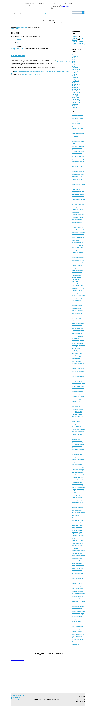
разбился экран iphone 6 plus (77, 153)
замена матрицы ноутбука (76, 383)
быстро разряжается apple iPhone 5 (78, 599)
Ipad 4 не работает (81, 363)
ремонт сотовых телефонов (77, 217)
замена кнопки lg (75, 378)
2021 (73, 63)
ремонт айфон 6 (74, 164)
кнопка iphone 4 (81, 133)
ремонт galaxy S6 (80, 614)
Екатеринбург (74, 477)
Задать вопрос (53, 13)
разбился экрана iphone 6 (76, 186)
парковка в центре (81, 207)
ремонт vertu (74, 394)
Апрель (75, 56)
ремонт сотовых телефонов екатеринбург (78, 385)
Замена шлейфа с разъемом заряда (78, 204)
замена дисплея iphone (78, 149)
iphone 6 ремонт (76, 489)
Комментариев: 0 (25, 74)
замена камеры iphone (76, 419)
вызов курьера (74, 525)
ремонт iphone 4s (78, 431)
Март (75, 71)
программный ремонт (76, 616)
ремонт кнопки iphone (76, 331)
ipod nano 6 (80, 159)
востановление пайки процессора (77, 502)
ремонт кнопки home (75, 553)
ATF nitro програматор (79, 250)
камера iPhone (79, 144)
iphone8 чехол (78, 328)
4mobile (79, 290)
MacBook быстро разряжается (77, 436)
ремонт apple (77, 412)
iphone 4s (81, 464)
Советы (73, 437)
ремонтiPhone (74, 161)
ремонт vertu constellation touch (78, 234)
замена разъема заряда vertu (79, 330)
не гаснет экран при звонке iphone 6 (78, 295)
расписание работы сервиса (76, 191)
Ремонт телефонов (77, 337)
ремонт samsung (81, 626)
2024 (73, 58)
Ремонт (22, 13)
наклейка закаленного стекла (79, 199)
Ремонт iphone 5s (18, 56)
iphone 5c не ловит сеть (76, 118)
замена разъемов (75, 406)
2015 (73, 86)
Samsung (82, 586)
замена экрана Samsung (77, 194)
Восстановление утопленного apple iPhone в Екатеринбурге (77, 441)
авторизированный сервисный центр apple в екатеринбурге (78, 595)
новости (81, 331)
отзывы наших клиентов (76, 270)
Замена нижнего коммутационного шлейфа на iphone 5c (78, 232)
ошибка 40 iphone (77, 566)
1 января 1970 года (75, 179)
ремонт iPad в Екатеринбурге (77, 570)
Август (75, 99)
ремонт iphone (75, 280)
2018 (73, 76)
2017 (73, 79)
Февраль (76, 69)
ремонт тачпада (74, 154)
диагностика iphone (79, 568)
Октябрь (76, 102)
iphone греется (79, 196)
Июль (75, 97)
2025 (73, 54)
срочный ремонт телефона (77, 268)
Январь (75, 67)
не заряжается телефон (77, 469)
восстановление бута (80, 257)
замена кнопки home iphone (77, 300)
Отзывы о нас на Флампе (17, 660)
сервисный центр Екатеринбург (77, 209)
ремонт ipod (76, 171)
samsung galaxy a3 (81, 368)
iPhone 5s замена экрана (76, 462)
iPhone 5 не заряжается (79, 202)
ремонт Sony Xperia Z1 (76, 148)
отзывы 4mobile (74, 604)
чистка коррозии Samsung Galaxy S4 (78, 474)
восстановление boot (75, 340)
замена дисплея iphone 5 (77, 601)
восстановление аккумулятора (77, 333)
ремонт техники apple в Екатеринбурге (76, 136)
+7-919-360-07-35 (70, 5)
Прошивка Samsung (80, 161)
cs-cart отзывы (74, 614)
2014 (73, 105)
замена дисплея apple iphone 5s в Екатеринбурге (78, 630)
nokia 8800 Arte (77, 123)
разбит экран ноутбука (76, 247)
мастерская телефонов (76, 505)
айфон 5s (78, 143)
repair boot (80, 500)
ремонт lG (78, 182)
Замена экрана (76, 492)
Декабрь (76, 74)
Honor (36, 13)
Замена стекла (75, 240)
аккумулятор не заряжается (77, 512)
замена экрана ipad (80, 381)
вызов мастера (77, 373)
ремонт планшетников (78, 510)
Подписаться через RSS (17, 48)
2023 (73, 59)
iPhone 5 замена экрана (79, 267)
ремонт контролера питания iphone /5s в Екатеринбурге (78, 367)
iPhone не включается (78, 487)
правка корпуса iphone (80, 388)
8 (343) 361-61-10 (62, 5)
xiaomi (76, 593)
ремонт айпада (81, 293)
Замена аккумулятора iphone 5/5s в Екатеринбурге (77, 403)
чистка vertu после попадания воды (78, 146)
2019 (73, 66)
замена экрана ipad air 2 (76, 475)
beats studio (77, 139)
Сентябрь (76, 101)
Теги (26, 27)
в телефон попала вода (76, 556)
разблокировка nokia (75, 454)
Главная (16, 13)
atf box (83, 159)
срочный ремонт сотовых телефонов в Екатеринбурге (78, 547)
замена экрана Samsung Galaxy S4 (78, 376)
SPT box (79, 520)
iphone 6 (77, 641)
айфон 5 (76, 520)
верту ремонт (74, 245)
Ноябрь (75, 77)
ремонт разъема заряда (76, 235)
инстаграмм (77, 313)
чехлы (83, 225)
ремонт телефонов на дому (80, 555)
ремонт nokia (80, 116)
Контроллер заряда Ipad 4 (76, 561)
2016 (73, 82)
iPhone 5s (82, 151)
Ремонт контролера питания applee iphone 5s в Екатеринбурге (77, 264)
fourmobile (80, 528)
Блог (46, 13)
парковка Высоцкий (81, 184)
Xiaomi (41, 13)
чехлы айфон (80, 434)
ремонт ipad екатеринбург (76, 389)
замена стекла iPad (75, 293)
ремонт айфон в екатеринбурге (77, 598)
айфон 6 (73, 250)
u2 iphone (77, 437)
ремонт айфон (80, 245)
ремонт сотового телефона (77, 285)
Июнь (75, 72)
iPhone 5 (73, 637)
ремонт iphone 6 (81, 129)
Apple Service (80, 596)
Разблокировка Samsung (76, 151)
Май (75, 94)
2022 (73, 61)
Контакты (66, 13)
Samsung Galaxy (75, 484)
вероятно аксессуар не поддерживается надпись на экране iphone (78, 188)
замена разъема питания (79, 573)
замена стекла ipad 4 (79, 634)
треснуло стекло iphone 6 (80, 540)
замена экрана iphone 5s (77, 316)
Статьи (74, 40)
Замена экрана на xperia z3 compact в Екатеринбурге (77, 618)
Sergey (13, 51)
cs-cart (78, 128)
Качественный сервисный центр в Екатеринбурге (77, 348)
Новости (74, 36)
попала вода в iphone (79, 169)
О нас (60, 13)
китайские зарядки (81, 404)
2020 (73, 64)
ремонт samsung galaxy (76, 571)
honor (82, 507)
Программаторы (77, 43)
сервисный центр (75, 252)
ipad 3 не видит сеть (79, 283)
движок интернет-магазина (79, 374)
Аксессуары (29, 13)
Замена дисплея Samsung (76, 586)
